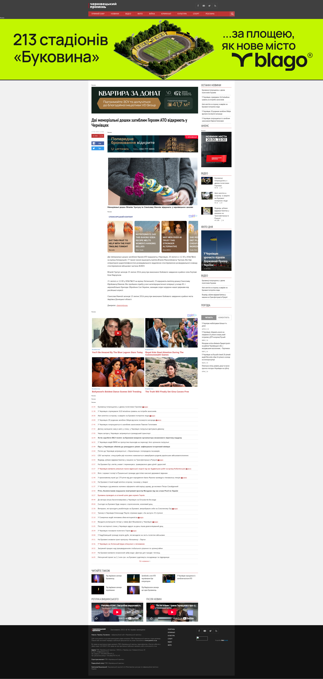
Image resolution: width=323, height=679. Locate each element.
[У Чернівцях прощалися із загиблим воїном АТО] (169, 578)
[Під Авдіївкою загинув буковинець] (97, 578)
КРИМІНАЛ (171, 633)
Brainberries (96, 349)
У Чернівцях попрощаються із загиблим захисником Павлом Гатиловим (216, 119)
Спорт (196, 14)
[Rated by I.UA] (202, 640)
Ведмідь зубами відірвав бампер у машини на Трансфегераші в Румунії (214, 295)
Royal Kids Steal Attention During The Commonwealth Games (164, 353)
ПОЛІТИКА (171, 629)
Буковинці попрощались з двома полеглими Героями (213, 91)
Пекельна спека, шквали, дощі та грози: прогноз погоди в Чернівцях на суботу (216, 367)
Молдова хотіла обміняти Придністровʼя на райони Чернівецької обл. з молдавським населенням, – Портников (216, 346)
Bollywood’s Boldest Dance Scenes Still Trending (116, 391)
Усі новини (144, 561)
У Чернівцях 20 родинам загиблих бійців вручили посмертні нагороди (216, 112)
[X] (209, 5)
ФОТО (170, 645)
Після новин (154, 599)
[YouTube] (203, 5)
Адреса (93, 650)
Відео (128, 14)
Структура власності (97, 660)
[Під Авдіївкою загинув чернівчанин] (97, 590)
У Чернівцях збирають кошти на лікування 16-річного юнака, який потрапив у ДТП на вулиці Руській (213, 334)
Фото (140, 14)
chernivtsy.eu (122, 305)
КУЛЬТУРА (171, 636)
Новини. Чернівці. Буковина (100, 635)
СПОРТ (170, 639)
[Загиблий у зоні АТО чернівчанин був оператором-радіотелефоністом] (133, 578)
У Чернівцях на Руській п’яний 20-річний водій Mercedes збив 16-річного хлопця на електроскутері (216, 357)
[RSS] (215, 5)
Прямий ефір (97, 14)
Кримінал (166, 14)
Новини (115, 14)
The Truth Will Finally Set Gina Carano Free (167, 391)
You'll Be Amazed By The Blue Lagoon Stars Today (117, 352)
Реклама (210, 14)
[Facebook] (198, 5)
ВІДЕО (170, 642)
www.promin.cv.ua (151, 641)
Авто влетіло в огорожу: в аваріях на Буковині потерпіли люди (214, 105)
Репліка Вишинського (105, 599)
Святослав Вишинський (99, 667)
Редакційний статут (97, 663)
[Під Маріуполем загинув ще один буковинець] (133, 590)
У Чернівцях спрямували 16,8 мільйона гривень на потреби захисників (215, 98)
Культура (182, 14)
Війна (152, 14)
